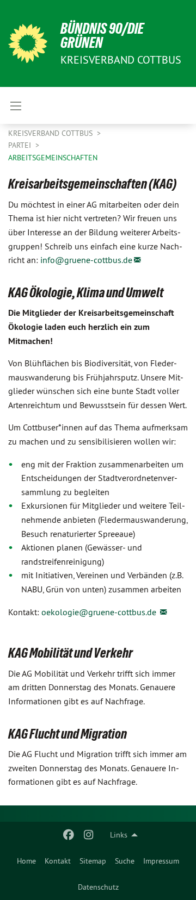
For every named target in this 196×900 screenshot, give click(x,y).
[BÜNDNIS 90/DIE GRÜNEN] (27, 43)
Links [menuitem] (118, 835)
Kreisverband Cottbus (51, 133)
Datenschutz (98, 887)
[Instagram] (88, 835)
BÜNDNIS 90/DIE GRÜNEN (102, 35)
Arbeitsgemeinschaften (52, 157)
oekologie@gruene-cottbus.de (99, 612)
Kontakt (58, 861)
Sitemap (92, 861)
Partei (20, 145)
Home (26, 861)
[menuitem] (26, 861)
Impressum (161, 861)
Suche (124, 861)
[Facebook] (69, 835)
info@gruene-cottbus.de (86, 259)
